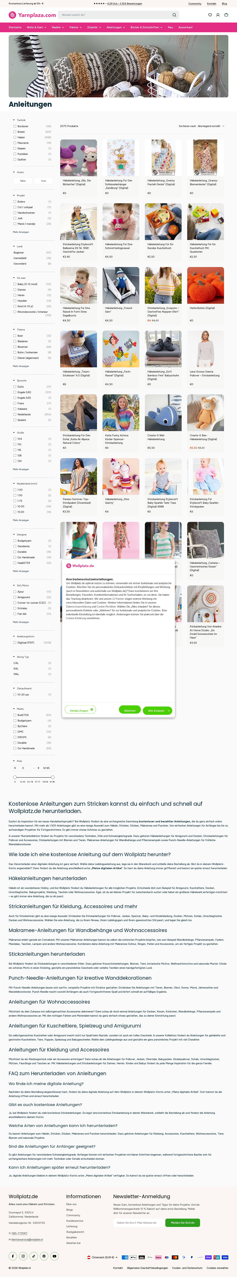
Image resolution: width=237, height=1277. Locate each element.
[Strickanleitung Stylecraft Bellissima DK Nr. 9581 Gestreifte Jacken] (78, 221)
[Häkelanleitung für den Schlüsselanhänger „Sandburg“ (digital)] (121, 157)
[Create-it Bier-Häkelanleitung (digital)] (205, 412)
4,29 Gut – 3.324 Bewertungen (124, 3)
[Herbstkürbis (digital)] (205, 285)
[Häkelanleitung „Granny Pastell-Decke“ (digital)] (163, 157)
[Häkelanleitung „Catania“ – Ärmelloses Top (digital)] (78, 540)
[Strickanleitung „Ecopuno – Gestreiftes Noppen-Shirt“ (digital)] (163, 285)
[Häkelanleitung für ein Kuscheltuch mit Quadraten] (205, 221)
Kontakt (211, 3)
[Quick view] (93, 172)
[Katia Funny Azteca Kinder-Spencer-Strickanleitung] (121, 412)
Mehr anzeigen (21, 232)
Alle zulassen (156, 710)
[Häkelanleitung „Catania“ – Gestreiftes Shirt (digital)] (163, 540)
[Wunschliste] (210, 14)
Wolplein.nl (24, 1268)
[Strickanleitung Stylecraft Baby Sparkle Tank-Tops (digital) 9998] (163, 476)
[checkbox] (33, 126)
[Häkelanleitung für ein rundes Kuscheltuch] (163, 221)
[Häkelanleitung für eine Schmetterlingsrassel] (121, 221)
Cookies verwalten (217, 1268)
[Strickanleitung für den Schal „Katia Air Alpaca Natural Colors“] (78, 412)
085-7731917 (19, 1233)
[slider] (15, 777)
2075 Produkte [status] (69, 126)
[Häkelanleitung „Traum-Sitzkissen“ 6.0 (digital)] (78, 349)
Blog (224, 3)
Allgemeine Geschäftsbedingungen (147, 1268)
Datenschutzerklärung (78, 606)
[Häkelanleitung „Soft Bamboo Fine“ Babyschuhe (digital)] (163, 349)
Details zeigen (79, 710)
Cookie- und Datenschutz (187, 1268)
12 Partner (118, 598)
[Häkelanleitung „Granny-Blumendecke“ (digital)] (205, 157)
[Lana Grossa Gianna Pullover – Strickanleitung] (205, 349)
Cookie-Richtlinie (106, 606)
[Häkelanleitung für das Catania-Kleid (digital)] (121, 540)
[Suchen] (174, 15)
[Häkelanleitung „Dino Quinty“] (121, 476)
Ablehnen (130, 710)
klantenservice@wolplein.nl (27, 1239)
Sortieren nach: (199, 126)
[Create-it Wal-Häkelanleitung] (163, 412)
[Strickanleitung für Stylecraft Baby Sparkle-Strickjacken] (205, 476)
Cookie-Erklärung (76, 618)
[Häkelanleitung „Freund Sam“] (121, 285)
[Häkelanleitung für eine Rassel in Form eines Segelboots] (78, 285)
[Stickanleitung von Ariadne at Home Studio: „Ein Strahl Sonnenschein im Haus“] (205, 603)
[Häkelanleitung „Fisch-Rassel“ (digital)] (121, 349)
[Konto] (218, 15)
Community (194, 3)
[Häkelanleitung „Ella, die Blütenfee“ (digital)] (78, 157)
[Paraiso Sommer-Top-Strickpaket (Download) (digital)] (78, 476)
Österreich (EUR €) (103, 1257)
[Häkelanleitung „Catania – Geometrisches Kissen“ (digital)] (205, 540)
